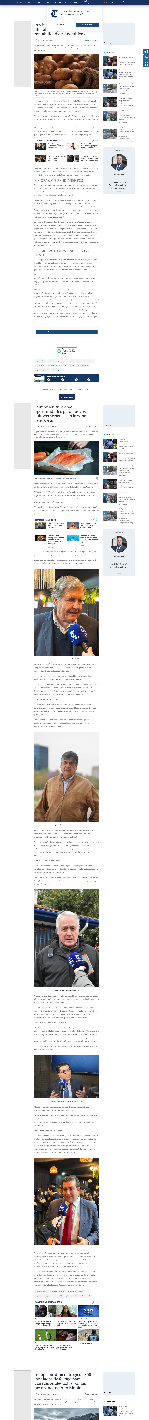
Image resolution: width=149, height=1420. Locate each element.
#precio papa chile (42, 370)
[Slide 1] (117, 191)
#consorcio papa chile (56, 361)
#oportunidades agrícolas (62, 1296)
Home (19, 2)
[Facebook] (53, 380)
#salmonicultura (41, 1292)
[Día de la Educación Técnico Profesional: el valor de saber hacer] (119, 162)
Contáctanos (67, 397)
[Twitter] (66, 380)
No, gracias (61, 25)
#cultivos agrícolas (57, 1292)
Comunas (29, 2)
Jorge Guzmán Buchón (48, 40)
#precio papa (89, 361)
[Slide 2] (119, 191)
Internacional (41, 2)
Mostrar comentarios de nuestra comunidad (68, 332)
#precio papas (57, 370)
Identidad (74, 2)
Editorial (63, 2)
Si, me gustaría (87, 25)
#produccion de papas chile (79, 365)
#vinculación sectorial (82, 1296)
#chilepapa (40, 365)
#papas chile (40, 361)
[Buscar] (127, 2)
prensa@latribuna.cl (82, 389)
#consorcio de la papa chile (57, 365)
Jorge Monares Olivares (48, 426)
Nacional (52, 2)
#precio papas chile (74, 361)
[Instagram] (79, 380)
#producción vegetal (43, 1296)
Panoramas (103, 2)
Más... (114, 2)
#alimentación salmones (76, 1292)
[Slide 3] (120, 191)
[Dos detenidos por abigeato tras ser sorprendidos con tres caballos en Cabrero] (111, 102)
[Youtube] (92, 380)
